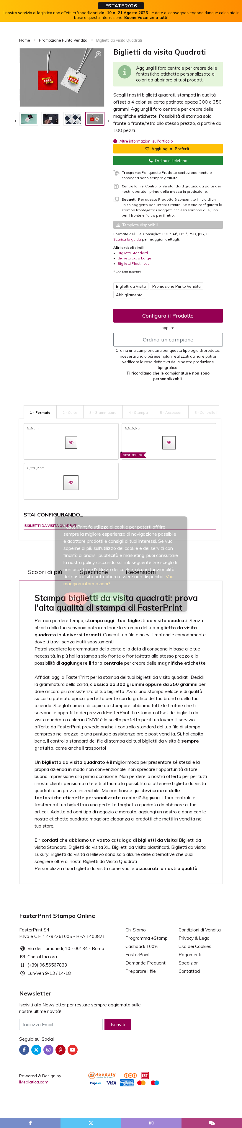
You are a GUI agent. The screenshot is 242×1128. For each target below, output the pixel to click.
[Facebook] (24, 1050)
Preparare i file (140, 971)
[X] (36, 1050)
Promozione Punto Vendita (176, 286)
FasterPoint (137, 954)
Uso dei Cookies (195, 946)
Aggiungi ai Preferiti (171, 148)
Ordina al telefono (171, 160)
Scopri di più (45, 572)
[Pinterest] (60, 1050)
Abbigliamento (129, 294)
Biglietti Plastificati (134, 263)
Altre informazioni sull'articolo (146, 141)
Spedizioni (189, 963)
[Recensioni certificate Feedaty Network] (105, 1075)
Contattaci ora (42, 956)
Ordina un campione (168, 339)
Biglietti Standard (133, 253)
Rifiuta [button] (75, 598)
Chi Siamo (135, 930)
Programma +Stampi (147, 938)
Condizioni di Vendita (200, 930)
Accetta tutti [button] (108, 598)
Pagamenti (190, 954)
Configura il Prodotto (168, 315)
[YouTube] (73, 1050)
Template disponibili (140, 225)
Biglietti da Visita (131, 286)
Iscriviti (118, 1024)
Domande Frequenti (145, 963)
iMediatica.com (33, 1082)
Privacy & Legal (194, 938)
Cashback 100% (141, 946)
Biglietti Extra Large (134, 258)
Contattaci (189, 971)
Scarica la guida (127, 239)
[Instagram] (48, 1050)
